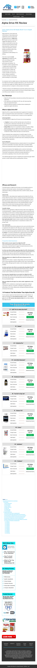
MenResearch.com (18, 7)
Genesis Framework (20, 666)
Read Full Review (30, 317)
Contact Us (12, 643)
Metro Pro (14, 666)
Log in (29, 666)
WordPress (25, 666)
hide (6, 499)
